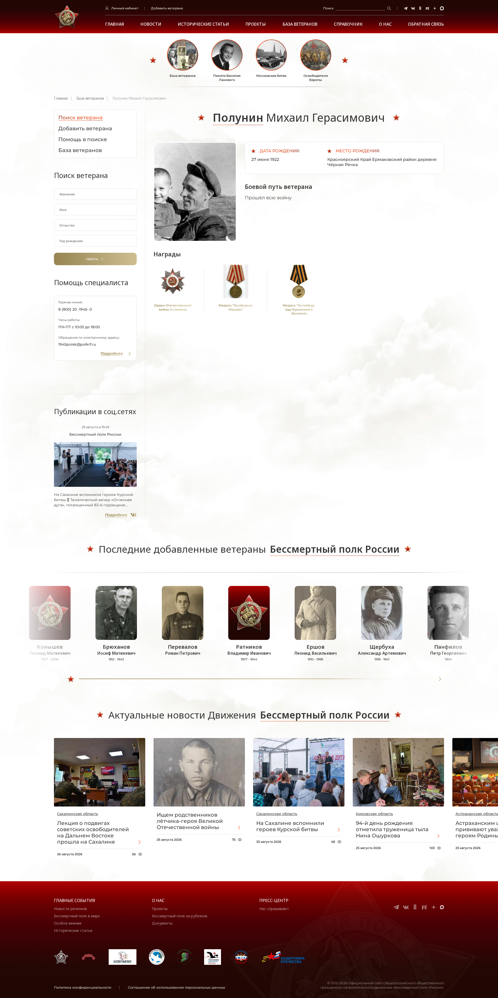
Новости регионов (70, 908)
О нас (158, 900)
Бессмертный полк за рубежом (179, 915)
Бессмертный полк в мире (77, 915)
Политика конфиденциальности (82, 987)
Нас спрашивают (274, 908)
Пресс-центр (273, 900)
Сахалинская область (77, 814)
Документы (162, 923)
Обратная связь (426, 24)
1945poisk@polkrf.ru (77, 344)
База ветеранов (299, 24)
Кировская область (374, 814)
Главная (114, 24)
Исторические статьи (203, 24)
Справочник (348, 24)
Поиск (328, 8)
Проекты (255, 24)
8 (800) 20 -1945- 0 (75, 309)
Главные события (74, 900)
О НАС (385, 24)
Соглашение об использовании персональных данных (176, 987)
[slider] (71, 679)
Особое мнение (68, 923)
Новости (150, 24)
